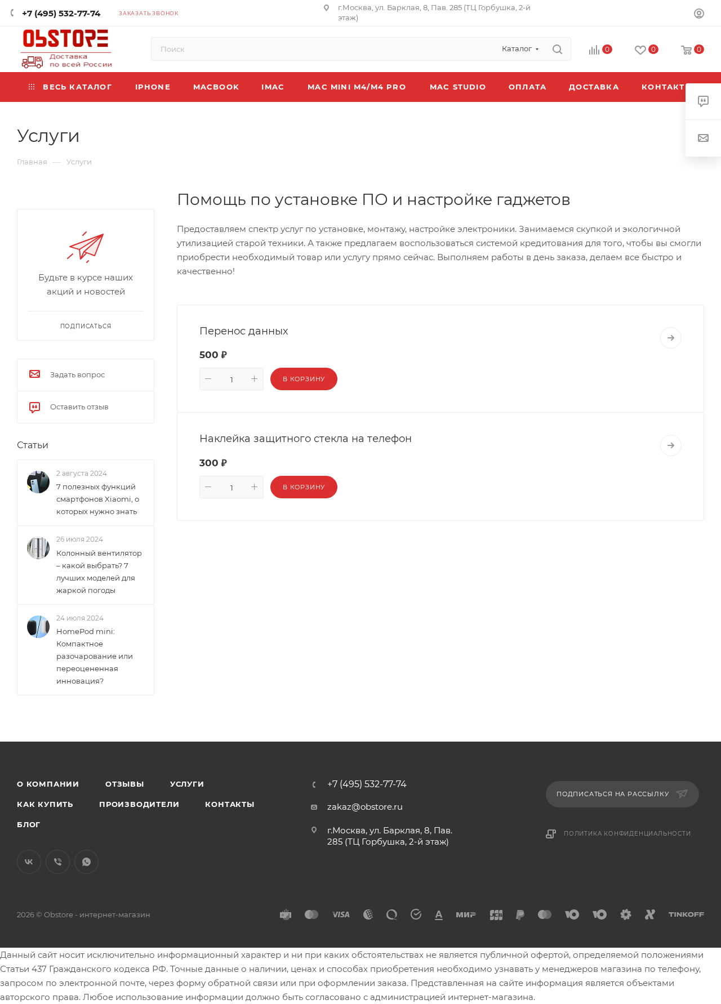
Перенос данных (243, 331)
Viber (58, 862)
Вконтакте (29, 862)
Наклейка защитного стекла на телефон (305, 438)
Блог (29, 824)
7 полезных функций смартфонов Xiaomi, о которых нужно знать (97, 499)
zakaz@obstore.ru (365, 806)
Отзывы (124, 783)
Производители (139, 804)
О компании (48, 783)
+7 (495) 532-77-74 (61, 13)
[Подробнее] (671, 338)
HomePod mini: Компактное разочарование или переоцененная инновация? (94, 656)
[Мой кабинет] (699, 15)
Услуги (187, 783)
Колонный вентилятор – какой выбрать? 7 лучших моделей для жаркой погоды (99, 571)
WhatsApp (86, 862)
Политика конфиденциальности (627, 833)
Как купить (45, 804)
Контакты (229, 804)
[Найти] (557, 49)
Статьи (32, 445)
